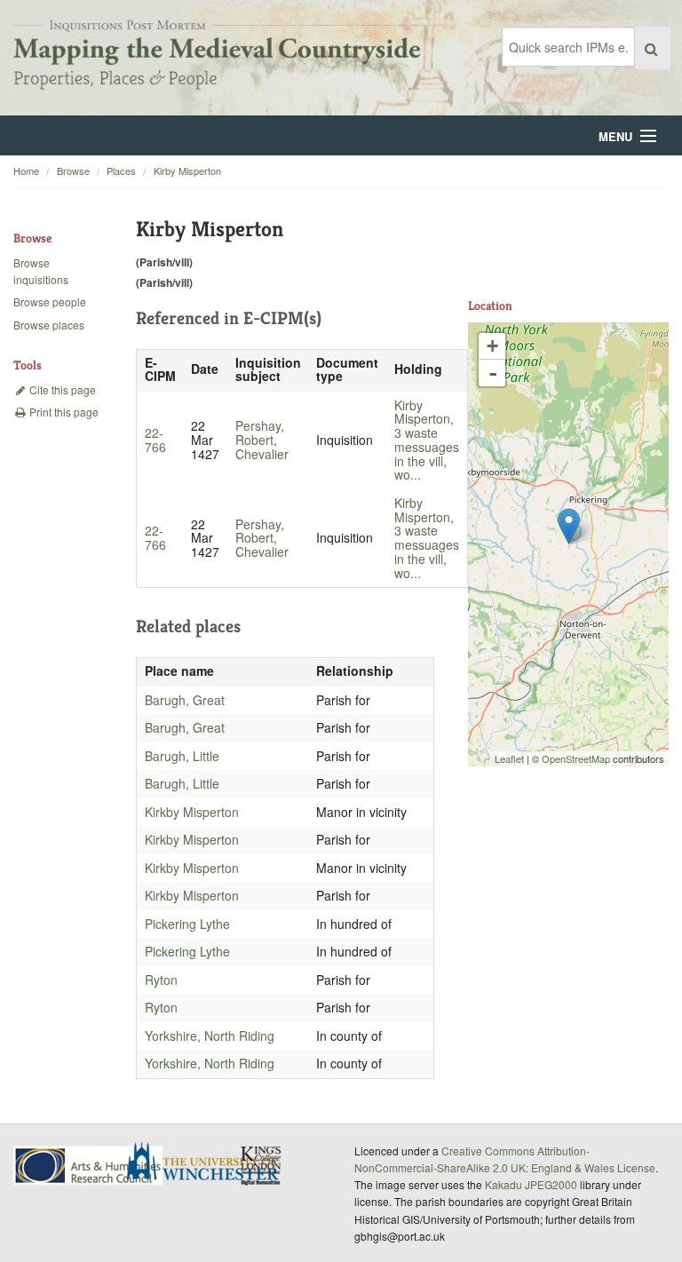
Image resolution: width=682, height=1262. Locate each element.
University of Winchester (209, 1163)
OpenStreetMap (576, 758)
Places (121, 170)
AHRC (89, 1165)
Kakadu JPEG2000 (531, 1184)
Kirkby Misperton (192, 812)
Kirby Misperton (187, 170)
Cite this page (61, 389)
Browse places (48, 324)
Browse (73, 170)
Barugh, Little (182, 756)
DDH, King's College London (262, 1165)
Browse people (49, 301)
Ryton (161, 979)
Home (26, 170)
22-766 (155, 440)
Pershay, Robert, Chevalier (262, 440)
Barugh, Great (185, 700)
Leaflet (509, 758)
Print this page (63, 411)
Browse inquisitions (40, 271)
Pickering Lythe (187, 924)
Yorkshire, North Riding (209, 1035)
